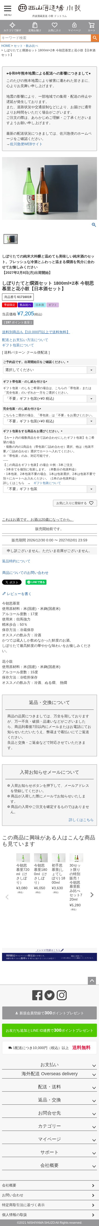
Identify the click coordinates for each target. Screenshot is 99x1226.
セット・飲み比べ (26, 46)
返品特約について (16, 561)
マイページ (74, 30)
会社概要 (49, 1165)
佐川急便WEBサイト (26, 144)
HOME (5, 46)
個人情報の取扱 (14, 1215)
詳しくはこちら (81, 820)
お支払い (49, 1064)
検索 (95, 38)
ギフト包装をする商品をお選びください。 (33, 431)
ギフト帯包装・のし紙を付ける (26, 381)
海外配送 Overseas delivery (50, 1073)
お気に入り (54, 30)
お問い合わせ (12, 1195)
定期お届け (34, 30)
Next (92, 895)
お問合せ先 (49, 1113)
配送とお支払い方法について (25, 340)
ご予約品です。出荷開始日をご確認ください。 (36, 362)
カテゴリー (49, 1126)
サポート (49, 1152)
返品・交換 (49, 1099)
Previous (7, 897)
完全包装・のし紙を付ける (23, 409)
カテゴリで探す (12, 30)
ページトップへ (92, 981)
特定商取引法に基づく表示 (23, 1205)
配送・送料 (49, 1086)
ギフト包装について (18, 345)
